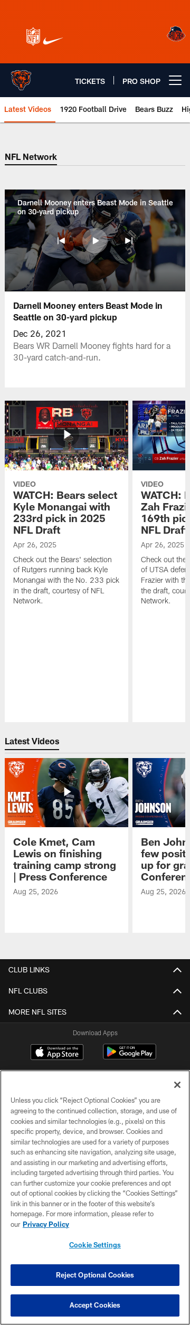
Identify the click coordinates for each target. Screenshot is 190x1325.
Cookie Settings (95, 1245)
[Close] (177, 1084)
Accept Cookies (95, 1305)
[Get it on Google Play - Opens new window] (129, 1057)
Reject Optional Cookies (95, 1275)
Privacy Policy (46, 1224)
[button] (61, 240)
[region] (95, 1197)
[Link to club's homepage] (21, 76)
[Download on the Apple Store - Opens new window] (57, 1053)
